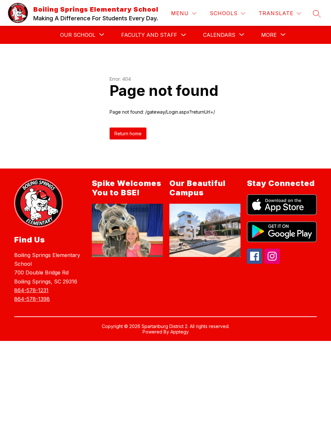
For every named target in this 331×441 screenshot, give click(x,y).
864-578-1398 (32, 299)
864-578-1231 (31, 290)
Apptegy (179, 331)
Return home (128, 133)
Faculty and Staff (149, 35)
